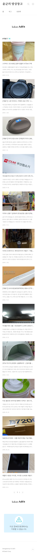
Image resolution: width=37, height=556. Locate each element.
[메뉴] (33, 3)
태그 (10, 12)
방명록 (19, 12)
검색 (28, 4)
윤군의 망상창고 (12, 4)
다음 (22, 492)
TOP (33, 549)
